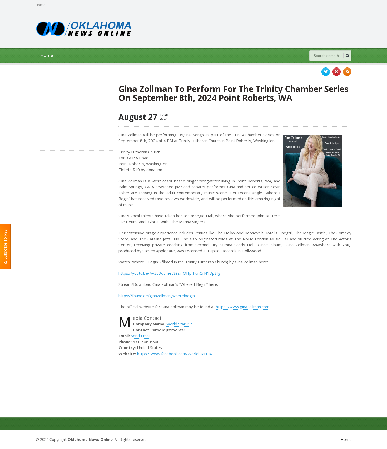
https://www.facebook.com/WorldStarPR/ (175, 353)
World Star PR (179, 323)
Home (41, 5)
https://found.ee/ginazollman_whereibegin (156, 295)
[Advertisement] (255, 28)
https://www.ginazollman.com (242, 306)
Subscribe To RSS (5, 245)
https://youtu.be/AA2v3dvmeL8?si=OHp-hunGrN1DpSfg (169, 273)
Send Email (140, 335)
